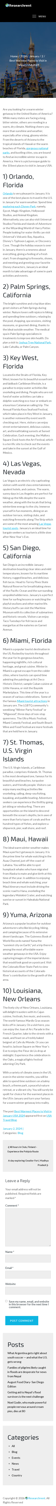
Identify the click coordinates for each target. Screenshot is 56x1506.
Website (10, 1284)
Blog (20, 1133)
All (13, 1446)
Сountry (17, 1475)
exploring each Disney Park (19, 206)
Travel (15, 1469)
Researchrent (20, 5)
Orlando (8, 193)
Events (16, 1457)
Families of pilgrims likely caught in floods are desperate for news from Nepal (27, 1372)
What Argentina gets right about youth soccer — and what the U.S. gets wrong (27, 1357)
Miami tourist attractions (32, 701)
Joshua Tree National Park (35, 342)
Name (9, 1251)
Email (9, 1268)
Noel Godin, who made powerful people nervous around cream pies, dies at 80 (26, 1407)
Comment (12, 1205)
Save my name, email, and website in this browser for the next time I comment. (29, 1304)
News (15, 1463)
